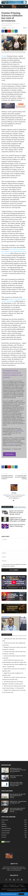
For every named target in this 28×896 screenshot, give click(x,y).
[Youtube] (21, 879)
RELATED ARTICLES (7, 507)
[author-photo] (14, 491)
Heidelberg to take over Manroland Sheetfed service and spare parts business (18, 770)
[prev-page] (2, 531)
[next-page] (5, 531)
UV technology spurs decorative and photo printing (21, 477)
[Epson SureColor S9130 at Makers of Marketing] (5, 526)
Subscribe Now (9, 454)
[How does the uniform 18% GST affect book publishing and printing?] (5, 810)
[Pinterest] (9, 31)
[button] (2, 6)
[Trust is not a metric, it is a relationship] (5, 777)
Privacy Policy (20, 885)
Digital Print (17, 9)
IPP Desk (4, 27)
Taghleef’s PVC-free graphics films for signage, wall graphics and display (17, 519)
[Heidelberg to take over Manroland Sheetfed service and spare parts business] (5, 770)
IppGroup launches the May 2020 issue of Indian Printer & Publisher (18, 796)
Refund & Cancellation (14, 886)
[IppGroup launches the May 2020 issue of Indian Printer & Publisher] (5, 795)
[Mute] (22, 588)
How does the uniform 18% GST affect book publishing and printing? (17, 810)
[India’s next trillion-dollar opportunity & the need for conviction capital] (5, 784)
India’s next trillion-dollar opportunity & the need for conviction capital (16, 784)
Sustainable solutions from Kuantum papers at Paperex (7, 477)
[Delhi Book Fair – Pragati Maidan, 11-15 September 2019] (5, 803)
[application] (14, 582)
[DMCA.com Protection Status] (5, 842)
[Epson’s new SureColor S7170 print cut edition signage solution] (5, 512)
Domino (3, 56)
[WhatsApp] (12, 31)
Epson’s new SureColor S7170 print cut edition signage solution (16, 512)
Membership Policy (13, 885)
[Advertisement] (14, 712)
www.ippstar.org (11, 444)
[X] (6, 31)
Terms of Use (6, 886)
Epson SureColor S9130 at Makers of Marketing (17, 525)
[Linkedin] (16, 31)
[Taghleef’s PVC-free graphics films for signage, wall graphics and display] (5, 519)
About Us (5, 885)
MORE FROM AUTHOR (19, 507)
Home (2, 9)
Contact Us (22, 886)
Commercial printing (9, 9)
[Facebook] (2, 31)
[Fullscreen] (24, 588)
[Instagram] (10, 879)
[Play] (3, 588)
